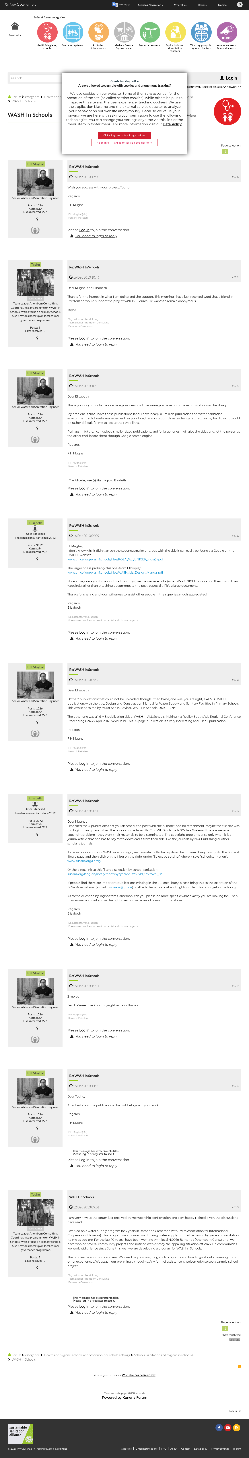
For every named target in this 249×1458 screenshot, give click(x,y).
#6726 (235, 277)
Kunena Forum (134, 1398)
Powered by (112, 1398)
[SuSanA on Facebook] (219, 1427)
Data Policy (172, 124)
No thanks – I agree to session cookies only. (124, 142)
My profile (180, 4)
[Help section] (240, 5)
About (173, 1448)
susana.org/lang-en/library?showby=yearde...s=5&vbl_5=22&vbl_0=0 (115, 874)
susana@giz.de (121, 887)
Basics (201, 4)
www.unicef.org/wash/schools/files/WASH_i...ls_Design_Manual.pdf (115, 572)
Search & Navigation (149, 4)
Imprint (237, 1448)
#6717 (235, 810)
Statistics (126, 1448)
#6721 (235, 535)
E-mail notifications (146, 1448)
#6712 (235, 1085)
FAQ (163, 1448)
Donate (222, 4)
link (169, 120)
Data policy (200, 1448)
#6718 (235, 679)
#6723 (235, 385)
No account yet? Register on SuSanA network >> (211, 86)
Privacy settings (220, 1448)
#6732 (235, 176)
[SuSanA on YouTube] (228, 1427)
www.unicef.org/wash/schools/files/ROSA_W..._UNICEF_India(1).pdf (115, 559)
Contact (185, 1448)
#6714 (235, 985)
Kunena (62, 1448)
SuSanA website (19, 4)
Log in (84, 230)
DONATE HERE (234, 1436)
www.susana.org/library (84, 861)
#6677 (235, 1207)
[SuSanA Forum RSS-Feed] (237, 1427)
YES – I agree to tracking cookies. (124, 135)
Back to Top (235, 1411)
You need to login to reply (96, 236)
